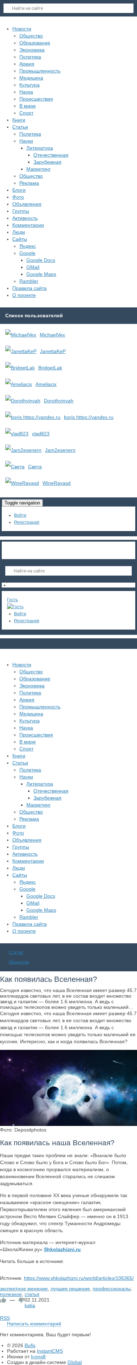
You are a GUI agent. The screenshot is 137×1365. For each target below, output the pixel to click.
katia (30, 1305)
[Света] (15, 466)
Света (35, 466)
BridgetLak (50, 368)
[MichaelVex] (20, 334)
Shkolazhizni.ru (62, 1249)
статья (32, 1294)
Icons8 (38, 1356)
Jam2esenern (60, 450)
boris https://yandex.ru (88, 417)
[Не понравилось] (21, 1300)
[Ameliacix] (18, 384)
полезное (11, 1294)
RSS (5, 1318)
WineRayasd (57, 483)
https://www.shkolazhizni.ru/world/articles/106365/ (79, 1278)
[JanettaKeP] (21, 351)
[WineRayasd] (22, 483)
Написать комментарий (34, 1323)
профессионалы (112, 1288)
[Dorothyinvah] (22, 400)
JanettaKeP (53, 351)
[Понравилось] (3, 1300)
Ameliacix (46, 384)
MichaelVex (52, 335)
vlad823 (41, 433)
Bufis (30, 1345)
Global (74, 1362)
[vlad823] (16, 433)
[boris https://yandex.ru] (32, 417)
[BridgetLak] (20, 367)
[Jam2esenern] (23, 450)
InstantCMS (50, 1351)
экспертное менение (24, 1288)
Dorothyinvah (58, 400)
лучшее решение (70, 1288)
